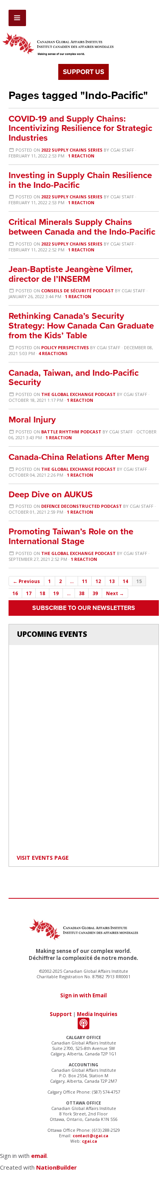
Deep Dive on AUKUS (51, 494)
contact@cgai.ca (90, 1135)
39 (95, 593)
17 (28, 593)
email (39, 1155)
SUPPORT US (83, 72)
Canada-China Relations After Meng (79, 457)
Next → (115, 593)
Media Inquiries (97, 1014)
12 (98, 581)
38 (81, 593)
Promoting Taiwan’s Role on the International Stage (71, 536)
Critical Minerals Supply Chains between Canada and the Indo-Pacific (82, 227)
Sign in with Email (83, 995)
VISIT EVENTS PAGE (43, 857)
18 (42, 593)
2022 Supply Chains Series (72, 150)
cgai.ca (89, 1141)
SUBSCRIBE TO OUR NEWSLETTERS (83, 608)
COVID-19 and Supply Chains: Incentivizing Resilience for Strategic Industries (80, 128)
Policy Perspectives (65, 347)
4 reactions (53, 353)
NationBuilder (56, 1167)
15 (139, 581)
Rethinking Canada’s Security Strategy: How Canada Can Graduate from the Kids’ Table (81, 326)
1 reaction (81, 156)
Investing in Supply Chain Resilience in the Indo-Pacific (80, 180)
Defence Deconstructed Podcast (81, 506)
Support (61, 1014)
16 (15, 593)
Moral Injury (32, 419)
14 (125, 581)
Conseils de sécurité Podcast (77, 290)
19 (56, 593)
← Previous (26, 581)
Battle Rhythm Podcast (71, 432)
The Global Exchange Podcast (78, 394)
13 (112, 581)
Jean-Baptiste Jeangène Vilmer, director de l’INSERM (71, 274)
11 (84, 581)
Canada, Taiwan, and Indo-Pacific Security (74, 378)
